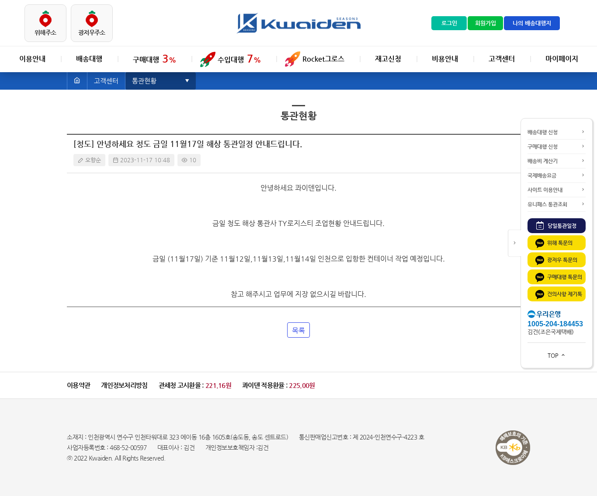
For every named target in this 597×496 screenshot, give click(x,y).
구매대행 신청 (543, 146)
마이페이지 (561, 59)
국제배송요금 (542, 175)
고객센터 (502, 59)
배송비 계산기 (543, 161)
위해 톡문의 (560, 243)
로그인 (449, 23)
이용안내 (32, 59)
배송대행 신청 (543, 132)
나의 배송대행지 (532, 23)
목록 (298, 330)
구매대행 (154, 58)
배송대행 (89, 59)
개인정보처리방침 (124, 385)
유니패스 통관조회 (547, 204)
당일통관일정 (561, 226)
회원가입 (485, 23)
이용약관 (78, 385)
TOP (554, 355)
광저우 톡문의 (562, 260)
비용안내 (445, 59)
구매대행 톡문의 (564, 277)
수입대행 (239, 58)
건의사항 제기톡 (564, 294)
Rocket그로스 (323, 59)
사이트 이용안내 (545, 190)
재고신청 (388, 59)
